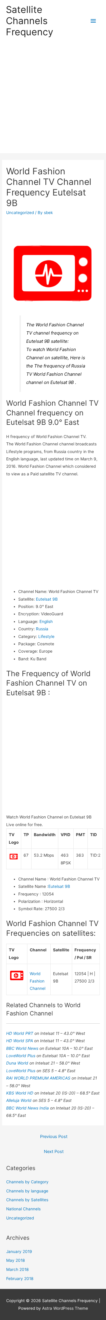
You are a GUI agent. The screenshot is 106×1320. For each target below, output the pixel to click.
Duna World (17, 1063)
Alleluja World (19, 1100)
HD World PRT (20, 1033)
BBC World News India (28, 1108)
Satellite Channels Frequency (29, 21)
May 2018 (15, 1260)
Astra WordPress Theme (65, 1308)
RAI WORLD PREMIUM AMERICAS (39, 1078)
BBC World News (22, 1048)
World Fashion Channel (37, 981)
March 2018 (17, 1269)
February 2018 (19, 1278)
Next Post (54, 1151)
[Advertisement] (53, 98)
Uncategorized (20, 212)
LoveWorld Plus (21, 1055)
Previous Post (53, 1136)
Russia (42, 628)
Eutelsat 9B (47, 599)
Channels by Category (27, 1181)
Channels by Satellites (27, 1199)
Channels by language (27, 1191)
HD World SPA (20, 1040)
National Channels (23, 1209)
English (46, 621)
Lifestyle (46, 636)
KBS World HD (20, 1093)
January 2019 (19, 1251)
